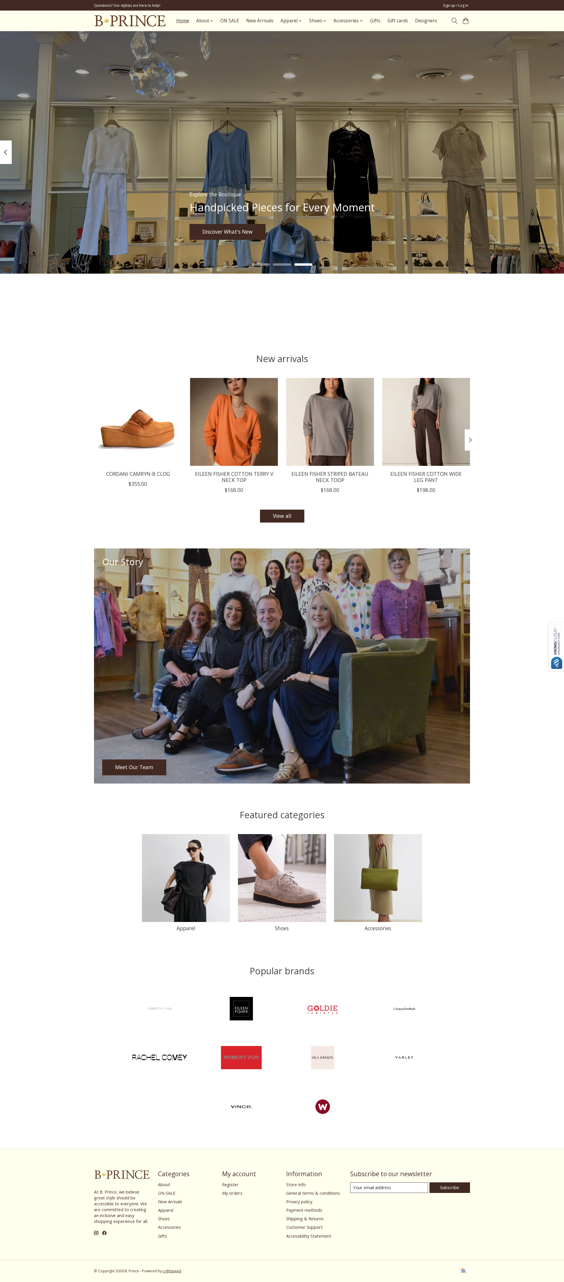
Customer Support (304, 1227)
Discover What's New (227, 231)
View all (282, 515)
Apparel (186, 928)
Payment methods (304, 1210)
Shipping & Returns (305, 1218)
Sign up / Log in (455, 5)
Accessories (378, 928)
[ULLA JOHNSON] (323, 1058)
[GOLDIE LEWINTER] (323, 1009)
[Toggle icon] (454, 21)
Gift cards (397, 21)
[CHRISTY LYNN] (160, 1009)
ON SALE (229, 21)
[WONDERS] (323, 1107)
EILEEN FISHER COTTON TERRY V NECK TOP (234, 476)
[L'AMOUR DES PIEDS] (404, 1009)
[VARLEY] (404, 1058)
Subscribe (449, 1187)
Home (182, 21)
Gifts (375, 21)
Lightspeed (172, 1270)
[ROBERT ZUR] (241, 1058)
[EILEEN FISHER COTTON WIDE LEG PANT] (426, 422)
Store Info (296, 1184)
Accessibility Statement (308, 1236)
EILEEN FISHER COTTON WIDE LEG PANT (426, 476)
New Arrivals (259, 21)
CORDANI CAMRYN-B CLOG (138, 473)
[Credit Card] (463, 1271)
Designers (426, 21)
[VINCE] (241, 1107)
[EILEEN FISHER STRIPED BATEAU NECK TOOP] (330, 422)
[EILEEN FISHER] (241, 1009)
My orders (232, 1193)
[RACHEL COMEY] (160, 1058)
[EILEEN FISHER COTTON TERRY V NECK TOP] (234, 422)
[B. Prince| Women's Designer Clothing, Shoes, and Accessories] (130, 21)
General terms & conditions (313, 1193)
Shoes (282, 928)
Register (230, 1184)
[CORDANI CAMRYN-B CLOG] (138, 422)
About (164, 1184)
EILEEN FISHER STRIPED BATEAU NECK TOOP (329, 476)
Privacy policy (299, 1201)
